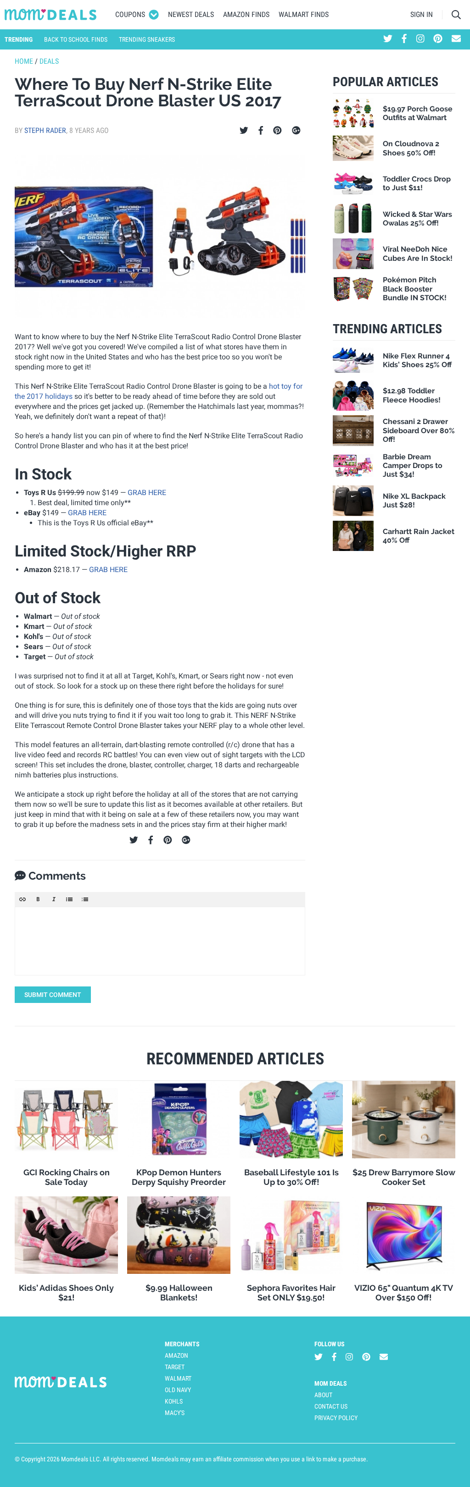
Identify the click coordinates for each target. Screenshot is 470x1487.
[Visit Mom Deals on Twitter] (388, 39)
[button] (22, 899)
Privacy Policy (336, 1417)
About (323, 1395)
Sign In (421, 14)
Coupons (130, 14)
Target (175, 1367)
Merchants (182, 1344)
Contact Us (330, 1406)
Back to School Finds (75, 39)
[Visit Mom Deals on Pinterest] (438, 39)
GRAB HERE (147, 492)
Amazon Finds (246, 14)
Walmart (178, 1378)
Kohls (174, 1401)
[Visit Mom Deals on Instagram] (420, 39)
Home (24, 61)
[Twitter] (244, 130)
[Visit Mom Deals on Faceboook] (404, 39)
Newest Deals (191, 14)
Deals (49, 61)
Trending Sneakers (147, 39)
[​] (160, 941)
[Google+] (296, 130)
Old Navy (178, 1389)
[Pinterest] (277, 130)
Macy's (175, 1412)
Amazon (176, 1355)
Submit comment (52, 994)
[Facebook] (260, 130)
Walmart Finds (304, 14)
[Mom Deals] (51, 14)
